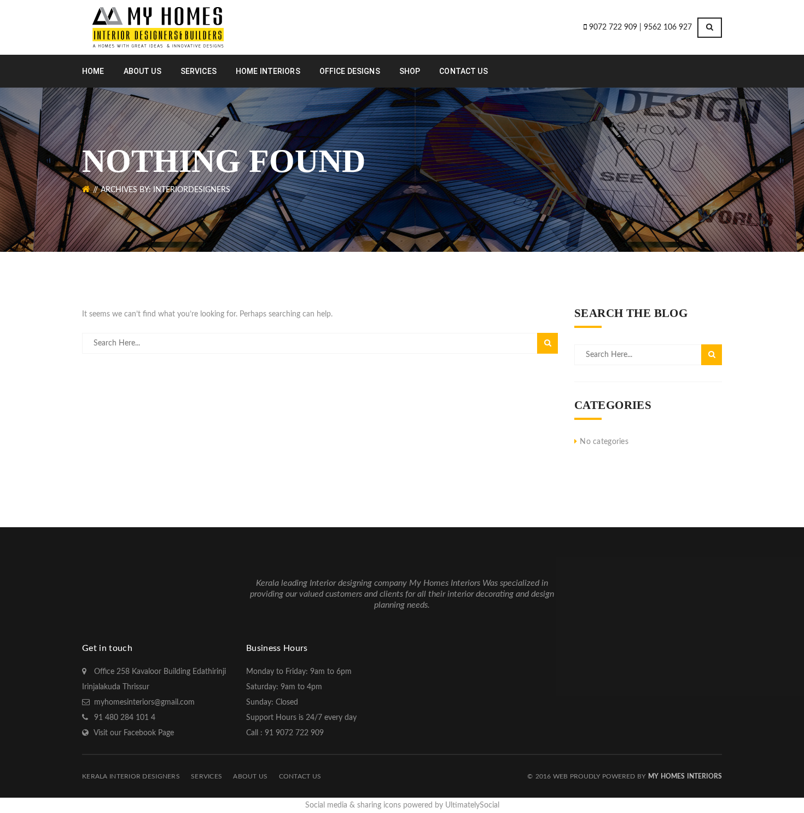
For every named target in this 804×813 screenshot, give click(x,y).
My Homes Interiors (685, 776)
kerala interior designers (131, 776)
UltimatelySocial (472, 805)
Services (206, 776)
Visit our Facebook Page (134, 733)
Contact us (300, 776)
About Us (250, 776)
